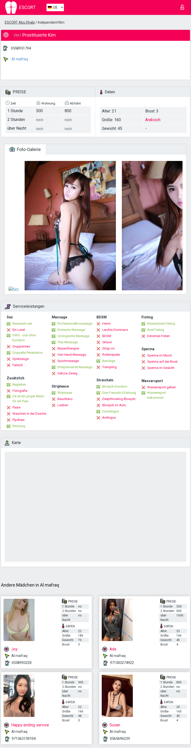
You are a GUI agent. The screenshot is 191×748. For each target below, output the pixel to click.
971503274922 (122, 662)
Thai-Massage (67, 342)
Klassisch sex (22, 323)
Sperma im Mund (159, 355)
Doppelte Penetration (27, 352)
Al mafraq (19, 59)
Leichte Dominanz (115, 330)
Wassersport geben (161, 387)
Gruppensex (21, 346)
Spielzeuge (20, 359)
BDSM (106, 336)
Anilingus (109, 417)
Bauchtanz (65, 399)
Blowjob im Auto (114, 405)
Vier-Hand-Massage (71, 354)
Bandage (108, 361)
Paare (16, 407)
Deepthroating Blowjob (119, 399)
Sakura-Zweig (67, 373)
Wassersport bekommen (156, 395)
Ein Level (18, 330)
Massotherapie (68, 348)
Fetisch (17, 365)
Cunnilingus (110, 411)
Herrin (106, 323)
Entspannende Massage (74, 367)
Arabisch (152, 119)
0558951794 (21, 48)
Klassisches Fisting (161, 323)
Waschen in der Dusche (29, 413)
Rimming (18, 426)
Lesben (62, 405)
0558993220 (22, 662)
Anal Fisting (155, 330)
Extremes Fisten (158, 336)
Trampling (109, 367)
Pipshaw (18, 420)
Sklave (107, 342)
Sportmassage (68, 361)
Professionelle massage (74, 323)
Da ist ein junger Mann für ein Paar (28, 398)
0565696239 (120, 738)
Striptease (64, 393)
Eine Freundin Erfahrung (119, 393)
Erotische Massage (71, 330)
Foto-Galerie (28, 149)
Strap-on (108, 348)
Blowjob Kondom (114, 386)
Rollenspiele (111, 354)
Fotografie (19, 391)
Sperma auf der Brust (162, 361)
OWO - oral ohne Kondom (24, 337)
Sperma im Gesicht (160, 368)
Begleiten (19, 384)
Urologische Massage (73, 336)
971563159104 (24, 738)
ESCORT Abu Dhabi (20, 22)
